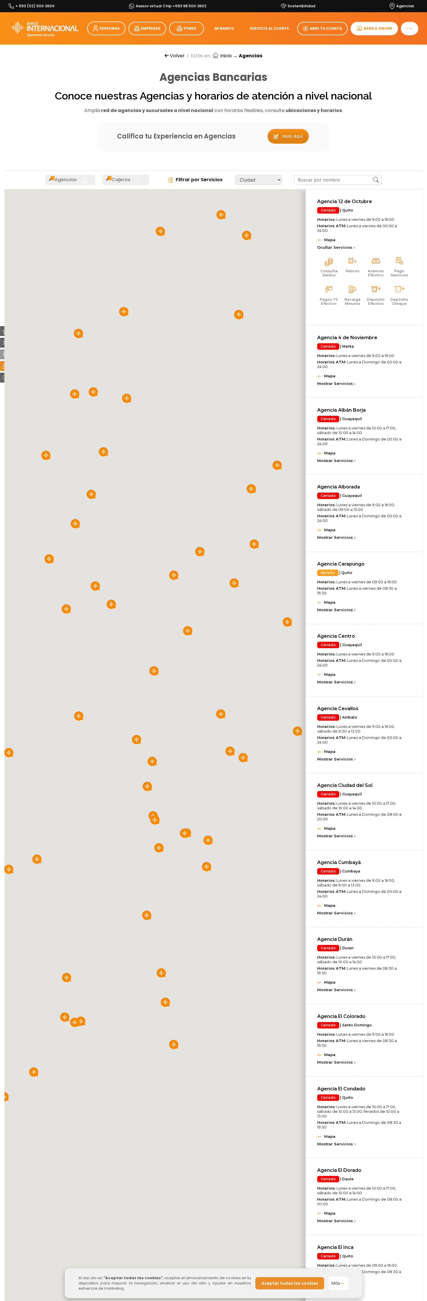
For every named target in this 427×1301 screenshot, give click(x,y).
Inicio (225, 55)
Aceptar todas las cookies (289, 1283)
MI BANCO (224, 28)
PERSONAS (110, 28)
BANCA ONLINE (378, 28)
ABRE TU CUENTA (326, 28)
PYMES (190, 28)
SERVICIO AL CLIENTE (269, 28)
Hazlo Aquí (292, 136)
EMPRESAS (150, 28)
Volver (177, 55)
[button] (165, 1002)
